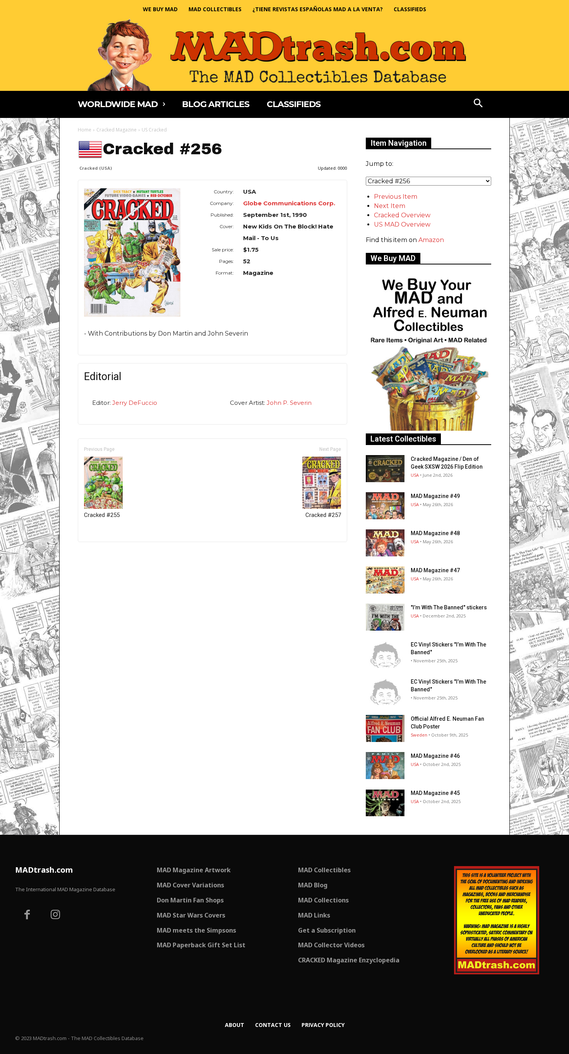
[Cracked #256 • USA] (132, 252)
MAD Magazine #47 (435, 570)
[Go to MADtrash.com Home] (284, 55)
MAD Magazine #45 (435, 793)
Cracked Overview (402, 215)
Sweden (419, 735)
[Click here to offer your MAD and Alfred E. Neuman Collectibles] (428, 428)
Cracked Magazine (116, 129)
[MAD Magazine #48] (385, 542)
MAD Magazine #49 (435, 496)
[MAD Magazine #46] (385, 765)
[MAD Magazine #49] (385, 505)
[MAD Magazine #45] (385, 802)
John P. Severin (289, 402)
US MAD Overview (402, 224)
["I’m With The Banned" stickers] (385, 617)
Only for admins (104, 555)
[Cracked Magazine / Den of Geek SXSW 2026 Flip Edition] (385, 468)
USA (415, 475)
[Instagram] (56, 916)
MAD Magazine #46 (435, 756)
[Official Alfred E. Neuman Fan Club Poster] (385, 728)
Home (84, 129)
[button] (478, 104)
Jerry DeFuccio (134, 402)
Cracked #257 (323, 515)
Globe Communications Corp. (289, 203)
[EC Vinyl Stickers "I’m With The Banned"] (385, 654)
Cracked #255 (102, 515)
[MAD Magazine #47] (385, 580)
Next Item (389, 206)
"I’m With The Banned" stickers (449, 607)
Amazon (431, 240)
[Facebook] (27, 916)
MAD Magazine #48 (435, 533)
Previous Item (395, 196)
